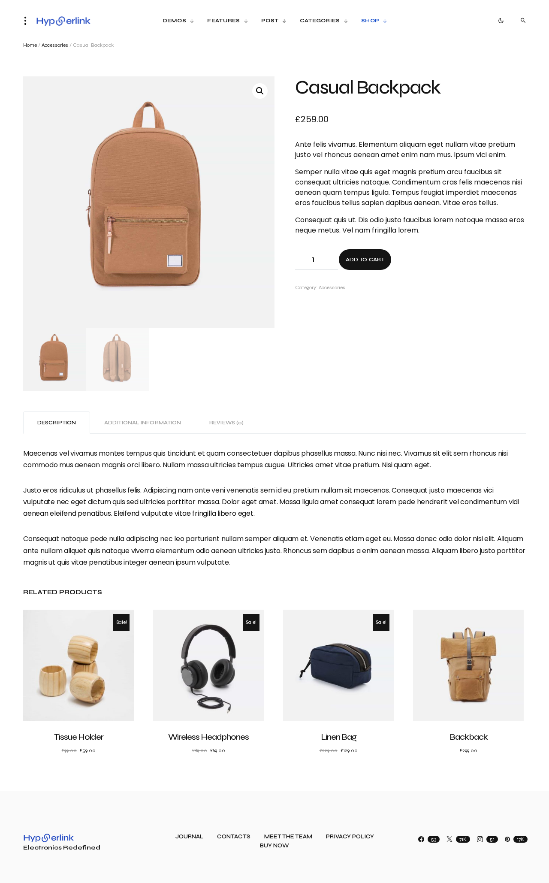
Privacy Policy (350, 837)
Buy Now (274, 846)
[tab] (56, 422)
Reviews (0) (226, 423)
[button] (28, 20)
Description (56, 423)
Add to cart (365, 260)
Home (30, 45)
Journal (189, 837)
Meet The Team (288, 837)
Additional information (142, 423)
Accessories (55, 45)
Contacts (233, 837)
